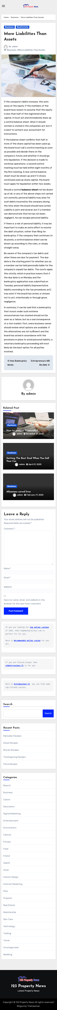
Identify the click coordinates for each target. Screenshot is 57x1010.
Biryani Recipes (11, 750)
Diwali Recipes (10, 743)
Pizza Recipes (10, 764)
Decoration (9, 806)
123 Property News (28, 986)
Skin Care (8, 919)
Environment (9, 827)
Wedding (7, 954)
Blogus (20, 1006)
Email (7, 577)
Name (7, 568)
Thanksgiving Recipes (14, 757)
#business (11, 50)
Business (9, 27)
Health (6, 863)
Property (7, 898)
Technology (9, 926)
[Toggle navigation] (3, 6)
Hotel (6, 870)
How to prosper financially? (22, 431)
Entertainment (10, 820)
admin (15, 46)
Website (8, 587)
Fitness (7, 842)
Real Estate (22, 27)
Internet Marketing (13, 884)
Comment (9, 528)
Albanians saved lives (18, 492)
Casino (6, 799)
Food (5, 849)
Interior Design (10, 877)
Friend (6, 856)
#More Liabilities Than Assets (31, 50)
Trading (7, 933)
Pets (5, 891)
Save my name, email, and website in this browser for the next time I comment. (24, 602)
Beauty (7, 785)
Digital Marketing (12, 813)
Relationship (9, 912)
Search (8, 704)
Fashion (7, 835)
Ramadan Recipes (12, 736)
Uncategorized (11, 947)
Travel (6, 940)
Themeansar (33, 1006)
